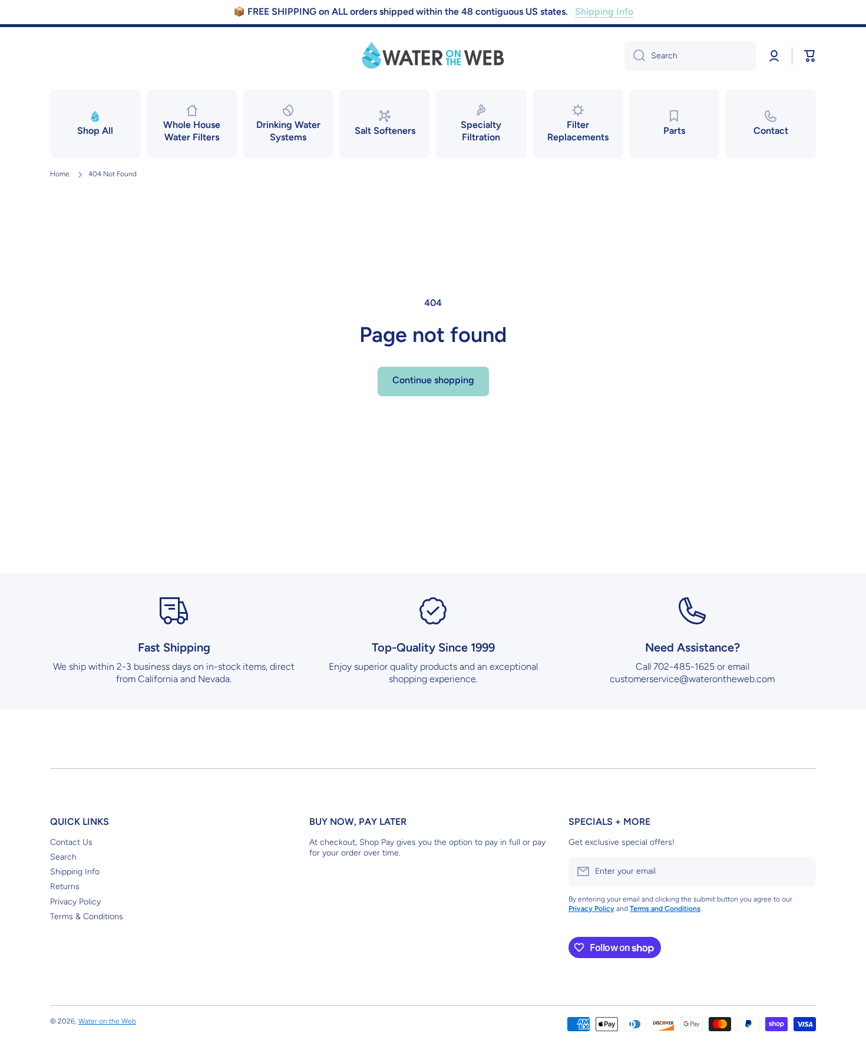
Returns (65, 886)
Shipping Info (75, 872)
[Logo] (433, 56)
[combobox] (690, 56)
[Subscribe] (801, 871)
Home (60, 174)
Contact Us (71, 842)
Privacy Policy (75, 902)
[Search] (634, 56)
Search (63, 857)
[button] (810, 56)
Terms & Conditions (86, 917)
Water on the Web (107, 1021)
